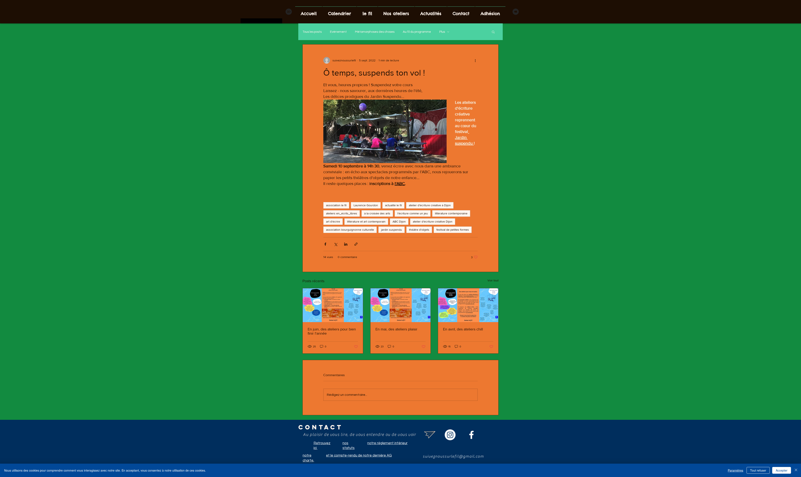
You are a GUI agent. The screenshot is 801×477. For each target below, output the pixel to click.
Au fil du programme (417, 31)
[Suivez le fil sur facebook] (471, 434)
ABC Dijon (399, 221)
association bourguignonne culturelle (350, 229)
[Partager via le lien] (356, 244)
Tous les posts (312, 31)
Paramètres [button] (735, 470)
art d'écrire (333, 221)
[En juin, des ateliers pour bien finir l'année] (333, 305)
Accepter (781, 470)
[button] (493, 31)
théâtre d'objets (419, 229)
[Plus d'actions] (475, 60)
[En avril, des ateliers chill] (468, 305)
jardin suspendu (391, 229)
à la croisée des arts (377, 213)
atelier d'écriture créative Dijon (432, 221)
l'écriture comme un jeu (412, 213)
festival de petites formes (452, 229)
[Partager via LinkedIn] (346, 244)
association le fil (336, 205)
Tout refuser (758, 470)
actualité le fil (393, 205)
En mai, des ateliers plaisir (396, 329)
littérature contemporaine (451, 213)
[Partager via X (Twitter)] (336, 244)
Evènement (338, 31)
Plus (442, 31)
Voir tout (493, 280)
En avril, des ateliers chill (463, 329)
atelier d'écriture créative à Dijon (430, 205)
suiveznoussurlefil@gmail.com (453, 456)
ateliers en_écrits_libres (341, 213)
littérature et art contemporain (366, 221)
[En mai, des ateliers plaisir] (400, 305)
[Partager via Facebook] (325, 244)
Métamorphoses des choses (374, 31)
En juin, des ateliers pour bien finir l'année (332, 331)
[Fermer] (795, 470)
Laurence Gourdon (366, 205)
